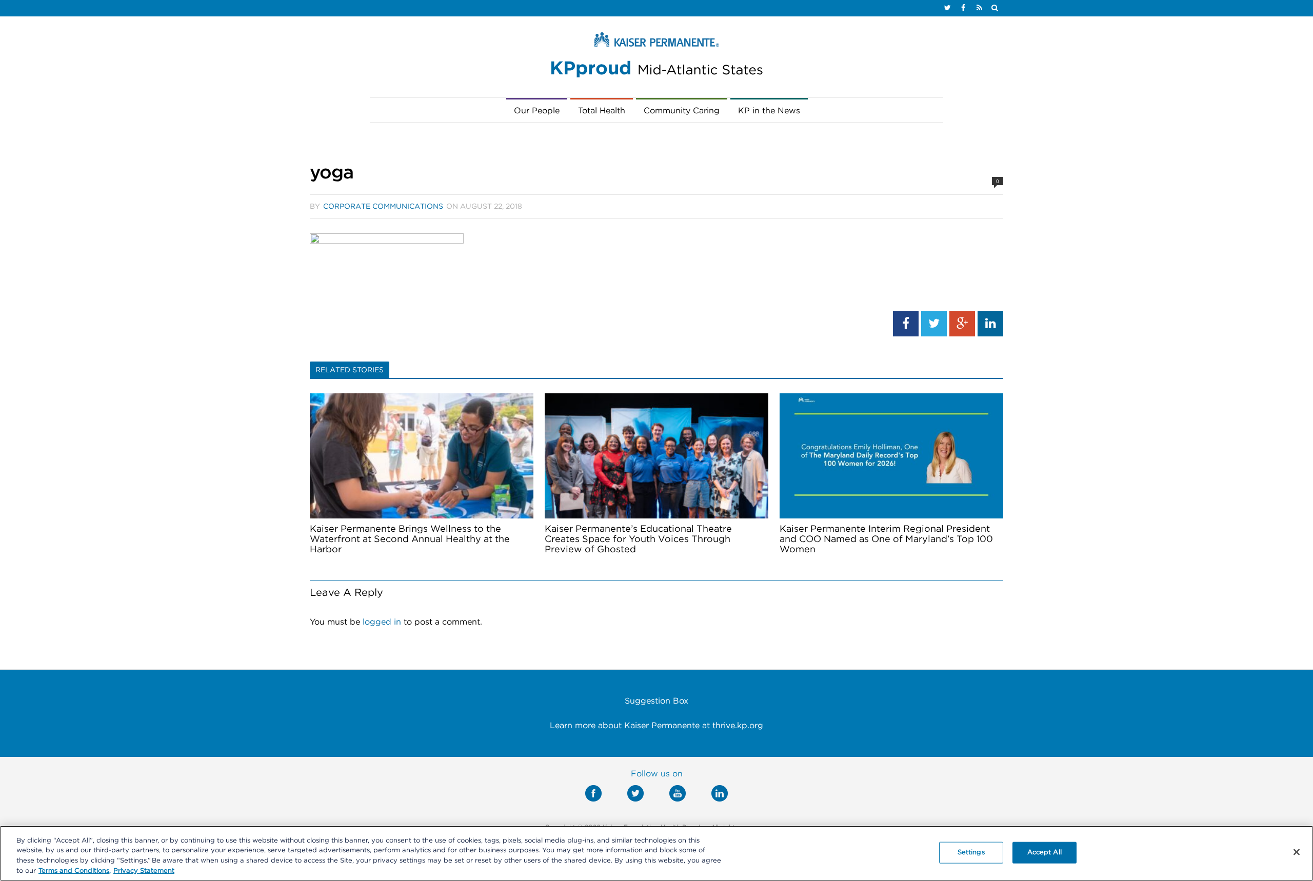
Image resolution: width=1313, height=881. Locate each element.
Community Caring (682, 111)
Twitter (635, 793)
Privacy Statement (143, 870)
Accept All (1044, 852)
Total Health (601, 111)
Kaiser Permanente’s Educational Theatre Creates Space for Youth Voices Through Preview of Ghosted (638, 539)
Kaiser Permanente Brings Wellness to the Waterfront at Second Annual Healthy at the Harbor (410, 539)
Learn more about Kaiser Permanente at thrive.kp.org (656, 726)
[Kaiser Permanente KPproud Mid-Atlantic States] (656, 57)
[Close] (1296, 851)
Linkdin (719, 793)
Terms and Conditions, (74, 870)
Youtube (677, 793)
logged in (382, 622)
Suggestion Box (656, 701)
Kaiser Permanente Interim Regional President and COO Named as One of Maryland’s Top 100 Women (886, 539)
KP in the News (769, 111)
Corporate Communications (383, 206)
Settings (971, 852)
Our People (537, 111)
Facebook (593, 793)
